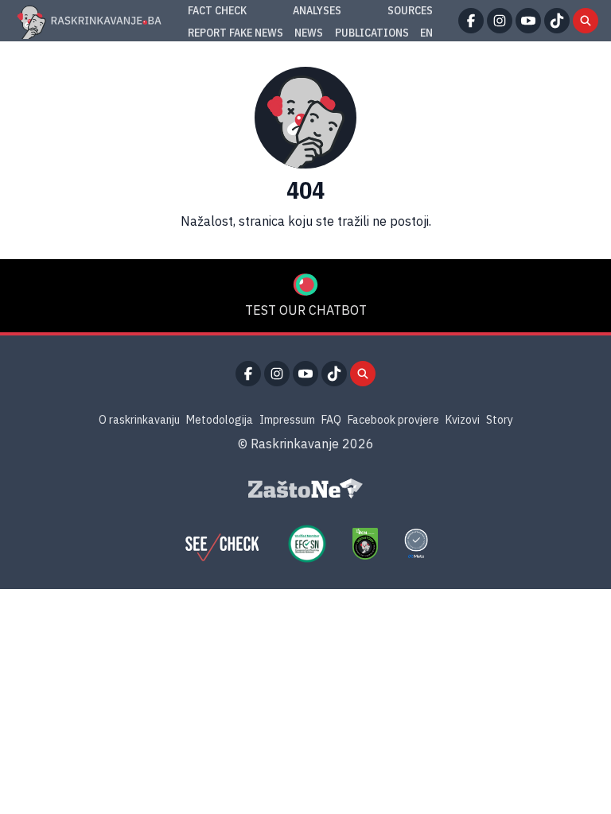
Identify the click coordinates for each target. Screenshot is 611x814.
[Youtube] (528, 20)
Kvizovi (463, 420)
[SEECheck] (222, 544)
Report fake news (235, 32)
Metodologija (219, 420)
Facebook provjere (393, 420)
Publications (372, 32)
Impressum (287, 420)
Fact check (217, 10)
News (308, 32)
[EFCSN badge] (307, 544)
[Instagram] (499, 20)
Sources (410, 10)
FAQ (331, 420)
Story (499, 420)
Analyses (317, 10)
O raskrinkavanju (139, 420)
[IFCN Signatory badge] (365, 544)
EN (426, 32)
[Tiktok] (557, 20)
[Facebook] (471, 20)
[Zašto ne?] (305, 489)
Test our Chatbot (306, 310)
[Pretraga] (585, 20)
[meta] (416, 544)
